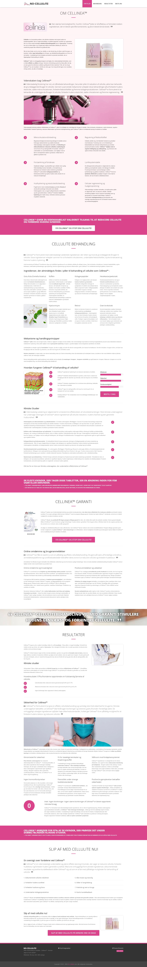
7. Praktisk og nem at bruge (84, 887)
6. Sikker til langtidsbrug (83, 883)
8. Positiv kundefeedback (83, 892)
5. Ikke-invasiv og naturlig (84, 878)
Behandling (97, 4)
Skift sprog (120, 951)
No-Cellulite (71, 964)
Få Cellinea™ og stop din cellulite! (73, 228)
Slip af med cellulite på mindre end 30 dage (73, 933)
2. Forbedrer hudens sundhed (34, 883)
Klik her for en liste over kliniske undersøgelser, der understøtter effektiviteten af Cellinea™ (56, 466)
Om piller (87, 4)
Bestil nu (118, 4)
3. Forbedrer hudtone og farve (34, 887)
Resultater (108, 4)
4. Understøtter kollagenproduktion (36, 892)
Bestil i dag (109, 394)
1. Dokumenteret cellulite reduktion (36, 878)
